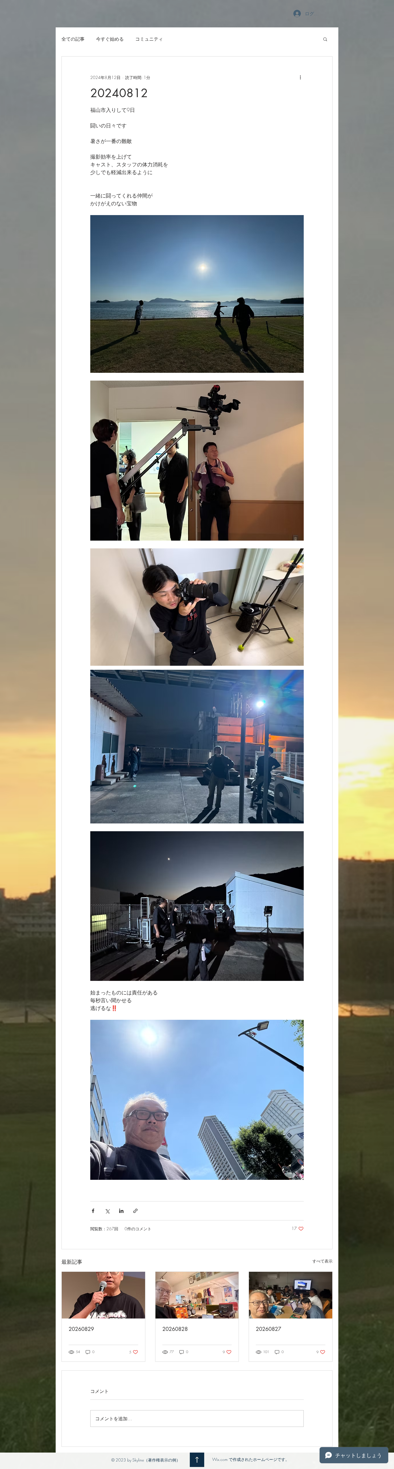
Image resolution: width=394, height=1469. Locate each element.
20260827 (268, 1328)
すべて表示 (322, 1261)
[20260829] (103, 1295)
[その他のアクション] (300, 77)
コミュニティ (149, 39)
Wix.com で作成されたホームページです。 (250, 1459)
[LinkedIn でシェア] (121, 1211)
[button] (325, 39)
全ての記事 (73, 39)
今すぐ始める (110, 39)
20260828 (175, 1328)
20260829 (81, 1328)
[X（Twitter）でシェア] (107, 1211)
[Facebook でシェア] (93, 1211)
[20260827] (290, 1295)
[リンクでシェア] (135, 1211)
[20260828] (197, 1295)
